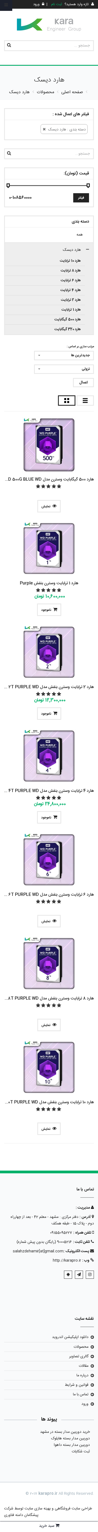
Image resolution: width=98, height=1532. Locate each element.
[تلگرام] (79, 1275)
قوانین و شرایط (76, 1385)
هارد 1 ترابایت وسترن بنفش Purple (49, 583)
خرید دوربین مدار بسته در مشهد (65, 1432)
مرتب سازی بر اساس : (80, 346)
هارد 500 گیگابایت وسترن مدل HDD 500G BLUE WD (48, 479)
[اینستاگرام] (90, 1275)
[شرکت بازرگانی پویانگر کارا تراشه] (49, 25)
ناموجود (46, 610)
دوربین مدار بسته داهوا (72, 1445)
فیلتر (81, 198)
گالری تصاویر (78, 1356)
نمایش (45, 506)
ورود (84, 1404)
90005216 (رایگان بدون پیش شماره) (44, 1242)
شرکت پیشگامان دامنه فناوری (21, 1511)
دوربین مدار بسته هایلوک (70, 1438)
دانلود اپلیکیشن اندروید (70, 1337)
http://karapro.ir (67, 1260)
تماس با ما (80, 1394)
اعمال (83, 382)
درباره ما (82, 1375)
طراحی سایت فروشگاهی (73, 1508)
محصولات (81, 1347)
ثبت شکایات (81, 1451)
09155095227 (61, 1233)
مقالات (83, 1366)
